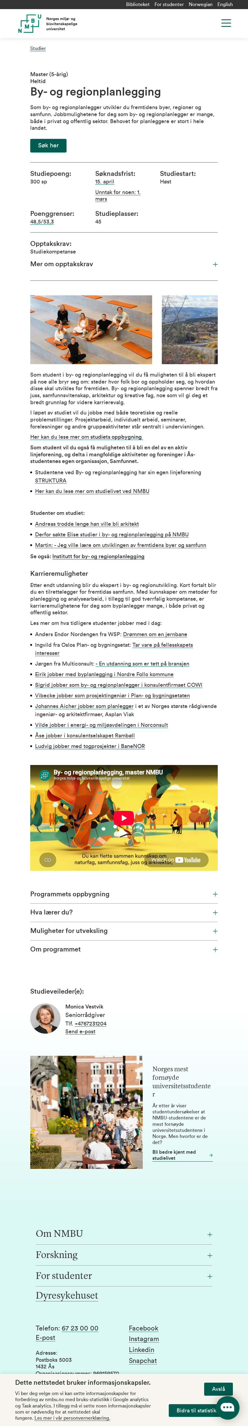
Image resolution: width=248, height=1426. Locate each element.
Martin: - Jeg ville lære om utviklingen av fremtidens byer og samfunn (120, 545)
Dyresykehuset (67, 1296)
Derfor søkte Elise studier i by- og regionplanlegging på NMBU (112, 534)
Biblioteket (138, 4)
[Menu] (226, 23)
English (225, 4)
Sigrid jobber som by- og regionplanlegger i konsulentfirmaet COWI (118, 685)
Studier (38, 48)
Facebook (143, 1328)
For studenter (169, 4)
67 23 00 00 (80, 1328)
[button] (48, 146)
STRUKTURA (51, 480)
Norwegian (201, 4)
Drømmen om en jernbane (155, 634)
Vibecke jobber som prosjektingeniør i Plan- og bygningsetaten (112, 695)
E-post (45, 1337)
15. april (104, 181)
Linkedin (141, 1350)
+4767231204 (90, 1023)
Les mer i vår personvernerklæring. (72, 1418)
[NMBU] (73, 23)
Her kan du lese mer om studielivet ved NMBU (92, 491)
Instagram (144, 1339)
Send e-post (80, 1031)
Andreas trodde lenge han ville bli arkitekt (87, 524)
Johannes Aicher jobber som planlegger (84, 706)
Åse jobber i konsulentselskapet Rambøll (85, 735)
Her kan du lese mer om (86, 437)
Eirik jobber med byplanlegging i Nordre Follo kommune (104, 674)
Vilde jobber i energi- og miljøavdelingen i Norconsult (101, 725)
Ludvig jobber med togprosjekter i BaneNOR (90, 746)
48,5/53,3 (42, 221)
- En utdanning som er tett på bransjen (142, 663)
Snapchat (143, 1360)
